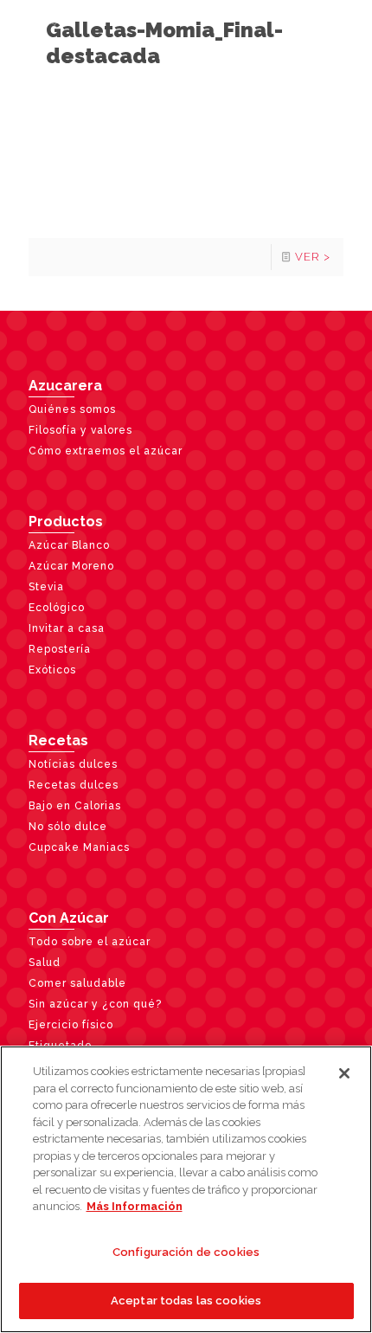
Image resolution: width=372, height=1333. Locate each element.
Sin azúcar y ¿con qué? (95, 1004)
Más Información (135, 1206)
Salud (45, 962)
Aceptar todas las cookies (186, 1300)
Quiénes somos (72, 409)
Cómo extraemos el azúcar (106, 451)
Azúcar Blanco (69, 545)
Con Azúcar (69, 918)
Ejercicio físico (71, 1025)
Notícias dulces (73, 764)
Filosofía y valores (80, 430)
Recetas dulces (74, 785)
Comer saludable (77, 983)
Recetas (58, 740)
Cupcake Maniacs (79, 847)
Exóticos (52, 670)
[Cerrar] (344, 1073)
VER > (312, 256)
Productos (66, 521)
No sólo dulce (68, 827)
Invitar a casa (67, 628)
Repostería (60, 649)
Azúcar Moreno (71, 566)
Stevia (46, 587)
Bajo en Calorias (75, 806)
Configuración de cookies (186, 1252)
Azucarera (65, 385)
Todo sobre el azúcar (90, 942)
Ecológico (57, 608)
